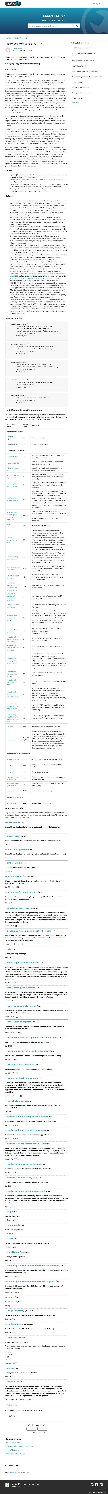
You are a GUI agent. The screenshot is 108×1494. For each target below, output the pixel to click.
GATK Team (17, 49)
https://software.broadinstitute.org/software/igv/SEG (32, 278)
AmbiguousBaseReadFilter (82, 93)
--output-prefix (12, 444)
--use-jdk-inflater (13, 783)
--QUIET (10, 766)
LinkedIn (14, 1417)
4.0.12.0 (24, 38)
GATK (7, 38)
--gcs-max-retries (13, 475)
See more (75, 102)
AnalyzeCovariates (78, 98)
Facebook (7, 1417)
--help (9, 524)
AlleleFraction (77, 82)
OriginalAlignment (12, 1450)
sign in (12, 1472)
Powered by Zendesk (99, 1492)
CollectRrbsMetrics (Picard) (15, 1454)
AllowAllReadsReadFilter (81, 87)
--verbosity (11, 791)
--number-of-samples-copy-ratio (12, 682)
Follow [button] (41, 44)
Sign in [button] (98, 4)
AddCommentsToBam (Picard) (83, 61)
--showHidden (12, 803)
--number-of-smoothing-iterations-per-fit (13, 694)
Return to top (12, 1405)
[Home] (13, 4)
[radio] (31, 1429)
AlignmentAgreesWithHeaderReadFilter (87, 77)
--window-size (12, 740)
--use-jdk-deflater (13, 777)
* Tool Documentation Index (82, 48)
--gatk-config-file (13, 759)
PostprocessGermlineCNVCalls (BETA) (19, 1446)
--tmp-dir (10, 772)
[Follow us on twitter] (92, 1484)
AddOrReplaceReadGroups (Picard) (85, 71)
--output (10, 437)
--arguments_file (13, 463)
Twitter (10, 1417)
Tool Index (15, 38)
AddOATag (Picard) (79, 66)
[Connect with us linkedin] (101, 1484)
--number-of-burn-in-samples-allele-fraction (13, 639)
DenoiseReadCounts (13, 1442)
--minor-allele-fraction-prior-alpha (12, 618)
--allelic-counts (12, 457)
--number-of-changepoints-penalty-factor (12, 661)
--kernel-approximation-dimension (12, 540)
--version (10, 727)
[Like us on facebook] (96, 1484)
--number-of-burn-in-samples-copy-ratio (13, 648)
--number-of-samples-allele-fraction (12, 674)
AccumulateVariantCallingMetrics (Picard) (84, 54)
